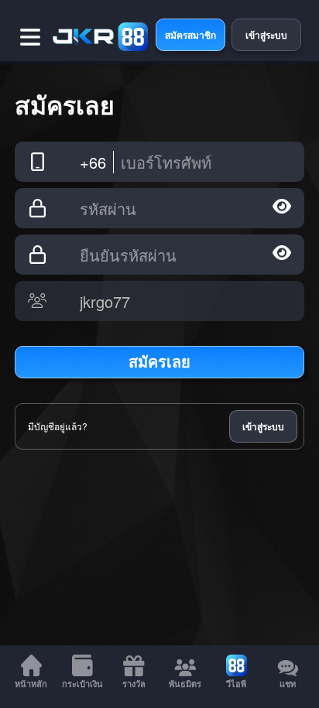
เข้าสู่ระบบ (263, 426)
